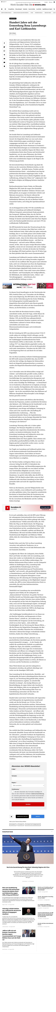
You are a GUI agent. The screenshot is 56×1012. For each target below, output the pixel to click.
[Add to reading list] (4, 66)
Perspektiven (13, 824)
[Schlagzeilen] (5, 9)
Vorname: (14, 775)
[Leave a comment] (4, 62)
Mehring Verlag (38, 12)
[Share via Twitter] (4, 47)
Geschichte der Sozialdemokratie (33, 824)
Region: (14, 782)
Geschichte (20, 824)
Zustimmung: (15, 789)
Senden (28, 804)
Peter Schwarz (12, 33)
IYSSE (32, 12)
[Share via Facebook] (4, 43)
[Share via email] (4, 58)
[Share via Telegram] (4, 55)
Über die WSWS (48, 12)
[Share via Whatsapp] (4, 51)
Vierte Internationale (6, 12)
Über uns (50, 2)
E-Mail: (13, 769)
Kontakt (46, 2)
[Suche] (54, 9)
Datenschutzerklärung (37, 793)
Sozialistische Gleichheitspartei (21, 12)
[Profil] (54, 2)
